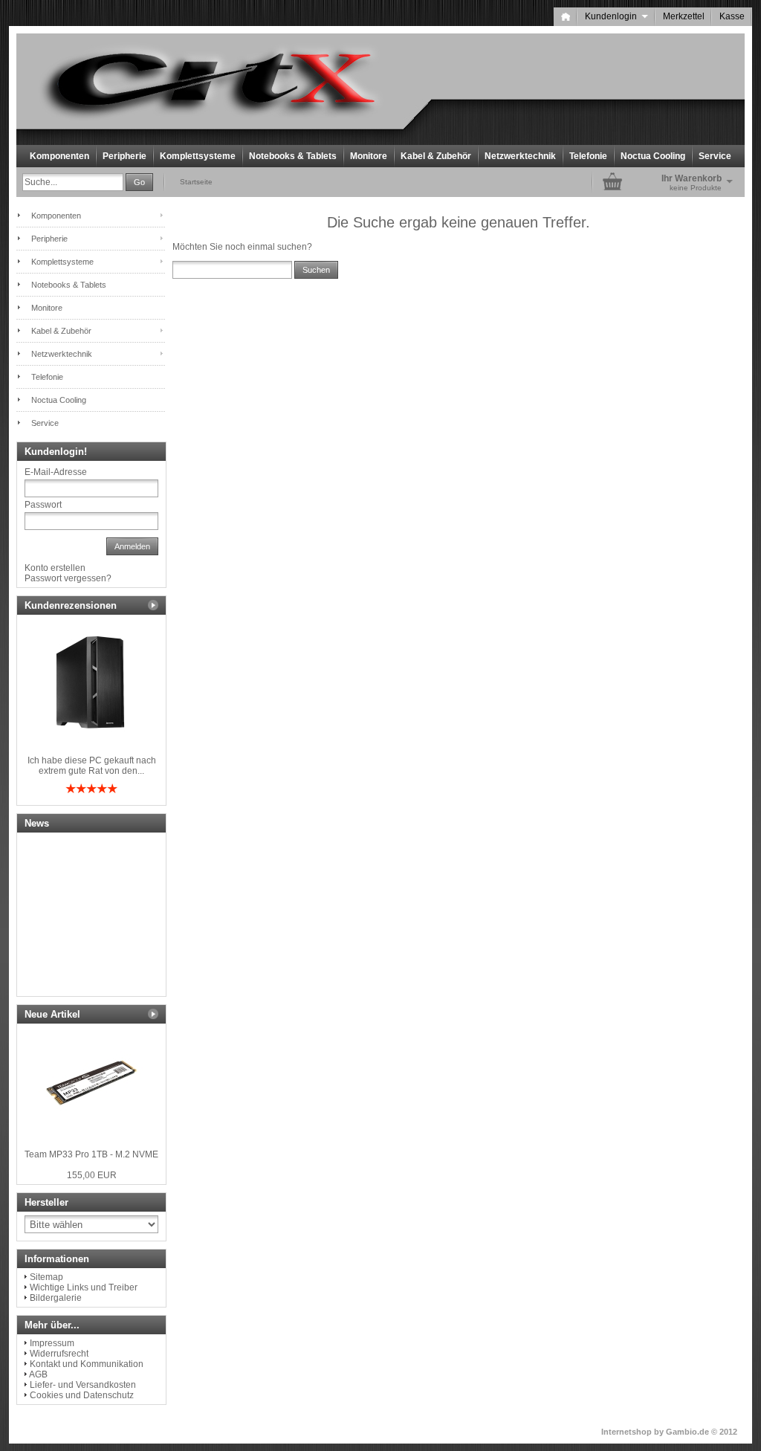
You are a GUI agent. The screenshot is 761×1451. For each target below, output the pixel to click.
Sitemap (46, 1277)
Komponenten (59, 156)
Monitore (368, 156)
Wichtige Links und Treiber (83, 1287)
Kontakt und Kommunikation (86, 1364)
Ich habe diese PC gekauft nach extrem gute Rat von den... (91, 765)
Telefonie (588, 156)
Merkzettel (684, 16)
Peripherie (124, 156)
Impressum (52, 1343)
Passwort (43, 505)
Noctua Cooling (653, 156)
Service (715, 156)
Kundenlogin (616, 16)
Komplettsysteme (198, 156)
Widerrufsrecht (59, 1353)
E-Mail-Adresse (56, 472)
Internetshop (626, 1431)
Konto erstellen (55, 568)
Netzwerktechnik (520, 156)
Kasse (732, 16)
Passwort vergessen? (68, 578)
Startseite (196, 182)
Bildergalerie (56, 1298)
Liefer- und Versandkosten (83, 1385)
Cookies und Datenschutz (82, 1395)
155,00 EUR (92, 1175)
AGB (38, 1374)
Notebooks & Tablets (293, 156)
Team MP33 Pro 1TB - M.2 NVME (91, 1154)
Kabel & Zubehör (436, 156)
